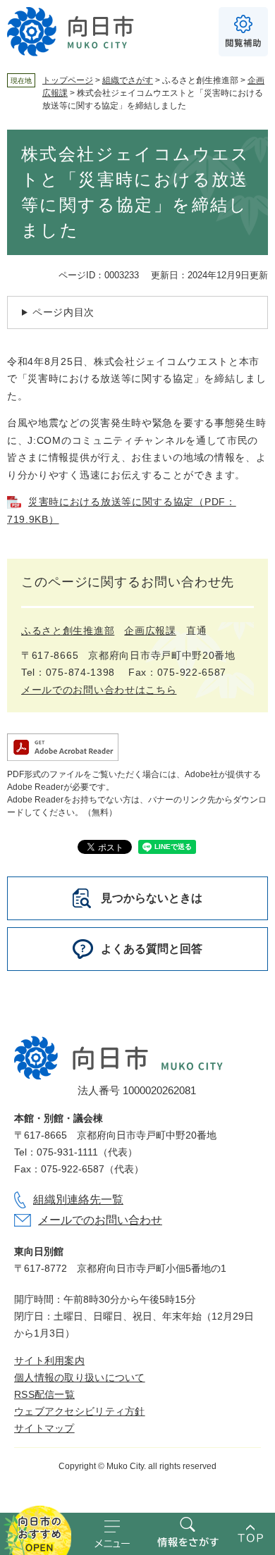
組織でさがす (127, 80)
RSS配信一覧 (44, 1394)
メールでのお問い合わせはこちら (99, 689)
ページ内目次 (63, 312)
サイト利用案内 (49, 1360)
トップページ (67, 80)
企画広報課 (150, 630)
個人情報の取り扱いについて (79, 1377)
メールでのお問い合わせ (100, 1220)
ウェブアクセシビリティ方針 (79, 1411)
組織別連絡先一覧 (78, 1200)
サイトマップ (44, 1428)
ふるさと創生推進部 (67, 630)
